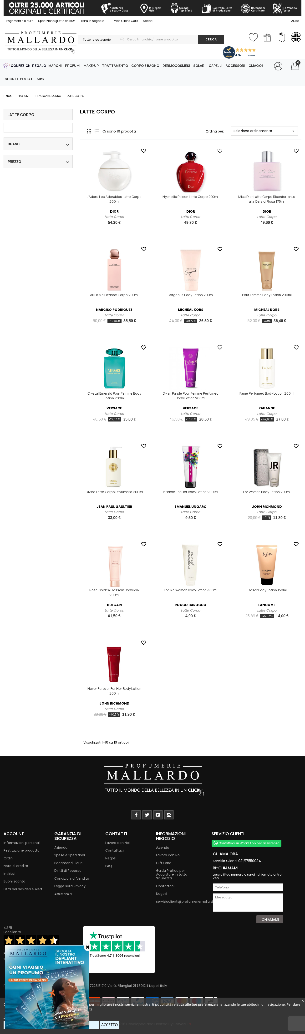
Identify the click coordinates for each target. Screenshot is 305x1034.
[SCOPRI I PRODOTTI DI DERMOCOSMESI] (296, 37)
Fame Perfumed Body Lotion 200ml (266, 393)
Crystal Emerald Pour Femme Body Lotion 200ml (114, 395)
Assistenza (63, 894)
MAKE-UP (91, 65)
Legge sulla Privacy (70, 886)
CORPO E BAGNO (145, 65)
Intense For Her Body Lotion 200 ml (190, 492)
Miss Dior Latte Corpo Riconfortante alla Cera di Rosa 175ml (266, 199)
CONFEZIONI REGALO (28, 65)
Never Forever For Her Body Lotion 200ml (114, 691)
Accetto (109, 1024)
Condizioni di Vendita (71, 878)
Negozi (110, 858)
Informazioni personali (22, 843)
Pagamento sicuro (19, 21)
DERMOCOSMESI (176, 65)
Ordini (8, 858)
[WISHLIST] (253, 36)
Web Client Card (125, 21)
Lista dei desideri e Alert (23, 889)
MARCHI (55, 65)
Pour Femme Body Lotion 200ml (267, 295)
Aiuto (295, 21)
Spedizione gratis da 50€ (56, 21)
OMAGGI (256, 65)
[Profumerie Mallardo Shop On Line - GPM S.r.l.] (152, 779)
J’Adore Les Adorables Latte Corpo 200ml (114, 199)
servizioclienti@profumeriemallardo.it (187, 901)
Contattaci (114, 850)
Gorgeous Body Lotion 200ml (191, 295)
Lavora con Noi (117, 843)
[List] (96, 131)
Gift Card (163, 863)
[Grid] (89, 131)
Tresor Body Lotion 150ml (267, 590)
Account (14, 834)
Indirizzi (9, 874)
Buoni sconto (14, 881)
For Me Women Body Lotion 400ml (190, 590)
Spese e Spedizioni (69, 855)
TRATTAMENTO (115, 65)
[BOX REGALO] (267, 37)
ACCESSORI (235, 65)
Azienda (60, 847)
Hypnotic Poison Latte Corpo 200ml (191, 196)
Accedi (148, 21)
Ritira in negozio (92, 21)
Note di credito (16, 866)
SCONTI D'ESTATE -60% (24, 79)
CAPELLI (215, 65)
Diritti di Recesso (67, 870)
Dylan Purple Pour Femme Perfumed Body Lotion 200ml (191, 395)
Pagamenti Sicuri (68, 863)
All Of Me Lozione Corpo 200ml (114, 295)
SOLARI (199, 65)
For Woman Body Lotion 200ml (266, 492)
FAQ (108, 866)
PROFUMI (72, 65)
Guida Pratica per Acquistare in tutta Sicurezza (171, 874)
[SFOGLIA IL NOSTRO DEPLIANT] (281, 37)
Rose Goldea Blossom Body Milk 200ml (114, 592)
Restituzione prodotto (22, 850)
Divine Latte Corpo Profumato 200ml (114, 492)
